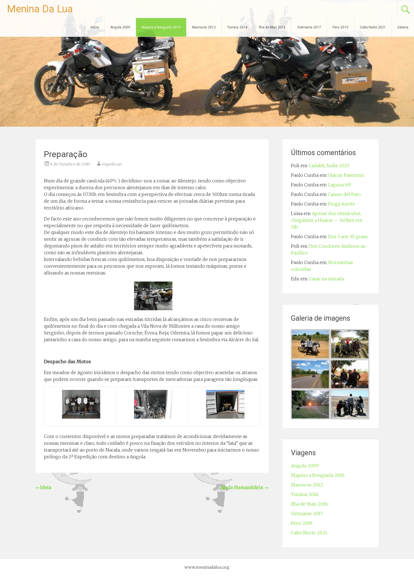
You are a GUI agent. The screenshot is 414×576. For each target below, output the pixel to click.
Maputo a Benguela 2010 (161, 27)
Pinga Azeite (341, 204)
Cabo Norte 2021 (373, 27)
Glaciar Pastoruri (346, 175)
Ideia (43, 487)
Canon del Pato (344, 194)
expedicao (112, 164)
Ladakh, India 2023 (329, 165)
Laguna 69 (339, 184)
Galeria (402, 27)
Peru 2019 (340, 27)
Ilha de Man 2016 (272, 27)
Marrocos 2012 (204, 27)
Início (94, 27)
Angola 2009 (120, 27)
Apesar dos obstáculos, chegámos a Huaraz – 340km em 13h (326, 220)
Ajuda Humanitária (244, 487)
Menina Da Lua (40, 9)
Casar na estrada (326, 279)
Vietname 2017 (309, 27)
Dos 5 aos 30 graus (348, 236)
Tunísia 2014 (237, 27)
